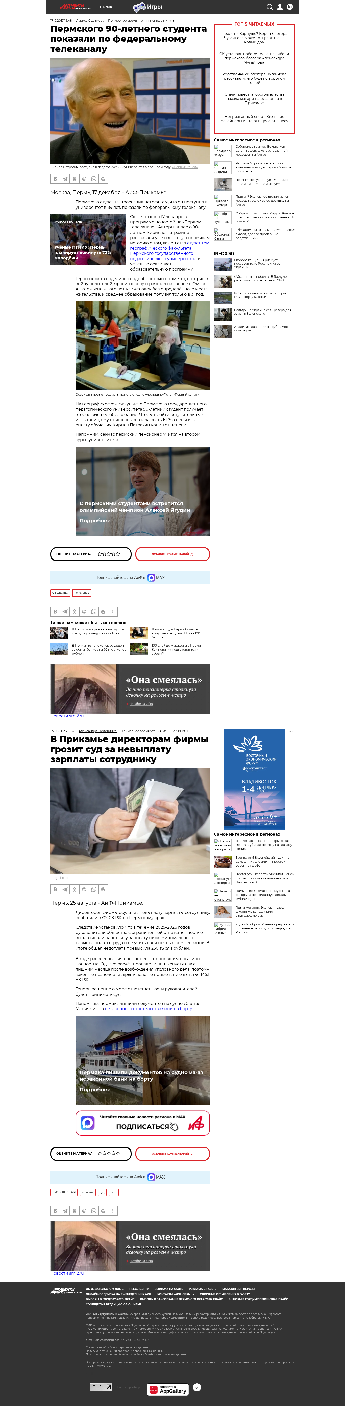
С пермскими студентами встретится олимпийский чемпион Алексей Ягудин (135, 506)
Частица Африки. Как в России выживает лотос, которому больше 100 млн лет (263, 167)
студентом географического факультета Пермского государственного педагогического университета (169, 251)
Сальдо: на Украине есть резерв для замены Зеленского (262, 311)
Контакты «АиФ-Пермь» (175, 1294)
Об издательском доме (105, 1289)
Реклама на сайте (169, 1289)
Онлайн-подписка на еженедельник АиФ (119, 1294)
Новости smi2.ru (67, 715)
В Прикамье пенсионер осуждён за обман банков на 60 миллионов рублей (99, 649)
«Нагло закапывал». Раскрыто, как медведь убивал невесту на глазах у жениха (264, 845)
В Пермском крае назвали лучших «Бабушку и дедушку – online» (99, 631)
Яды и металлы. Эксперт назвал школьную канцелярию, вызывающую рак (260, 911)
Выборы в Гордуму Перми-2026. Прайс (258, 1299)
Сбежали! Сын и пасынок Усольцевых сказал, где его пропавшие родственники (265, 234)
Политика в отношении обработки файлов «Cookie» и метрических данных (136, 1354)
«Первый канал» (185, 167)
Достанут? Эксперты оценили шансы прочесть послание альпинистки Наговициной (265, 878)
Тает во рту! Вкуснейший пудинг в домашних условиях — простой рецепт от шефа (262, 861)
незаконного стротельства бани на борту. (149, 1008)
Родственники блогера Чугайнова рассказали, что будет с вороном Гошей (254, 78)
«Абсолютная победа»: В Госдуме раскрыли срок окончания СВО (260, 278)
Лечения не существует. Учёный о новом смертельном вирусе (262, 182)
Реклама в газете (202, 1289)
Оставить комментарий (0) (172, 554)
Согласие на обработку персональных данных (117, 1347)
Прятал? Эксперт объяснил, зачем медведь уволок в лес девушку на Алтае (262, 200)
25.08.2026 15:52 (62, 731)
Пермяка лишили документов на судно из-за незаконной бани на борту (141, 1075)
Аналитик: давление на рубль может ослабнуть (263, 328)
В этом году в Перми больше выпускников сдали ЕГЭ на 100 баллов (176, 633)
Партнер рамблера (129, 1387)
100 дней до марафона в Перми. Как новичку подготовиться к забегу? (177, 649)
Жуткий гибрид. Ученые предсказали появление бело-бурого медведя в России (265, 928)
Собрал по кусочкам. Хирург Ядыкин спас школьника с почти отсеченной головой (265, 217)
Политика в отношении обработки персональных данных (124, 1351)
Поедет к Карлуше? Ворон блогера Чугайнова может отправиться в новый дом (254, 38)
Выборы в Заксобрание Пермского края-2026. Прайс (181, 1299)
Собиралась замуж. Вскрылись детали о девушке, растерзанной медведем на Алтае (262, 150)
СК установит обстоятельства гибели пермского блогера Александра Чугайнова (254, 58)
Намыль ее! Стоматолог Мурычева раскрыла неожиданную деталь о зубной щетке (263, 895)
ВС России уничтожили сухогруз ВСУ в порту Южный (260, 295)
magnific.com (61, 878)
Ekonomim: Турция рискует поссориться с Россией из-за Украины (257, 263)
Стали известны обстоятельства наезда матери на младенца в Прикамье (254, 98)
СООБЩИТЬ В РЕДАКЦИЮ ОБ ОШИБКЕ (113, 1304)
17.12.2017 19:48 (61, 20)
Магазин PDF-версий (238, 1289)
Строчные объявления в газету (225, 1294)
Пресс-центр (139, 1289)
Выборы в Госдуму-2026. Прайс (110, 1299)
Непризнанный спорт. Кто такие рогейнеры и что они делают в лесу (254, 118)
